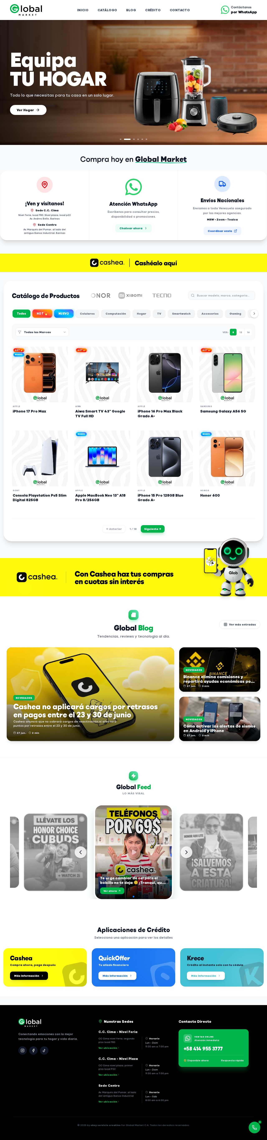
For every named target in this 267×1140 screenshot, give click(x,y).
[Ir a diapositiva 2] (125, 139)
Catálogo (107, 10)
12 (240, 332)
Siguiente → (152, 529)
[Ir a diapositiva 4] (138, 139)
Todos (21, 313)
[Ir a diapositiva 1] (120, 139)
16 (248, 332)
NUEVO (64, 313)
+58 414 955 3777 (203, 1048)
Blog (131, 10)
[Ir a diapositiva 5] (142, 139)
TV (159, 313)
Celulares (87, 313)
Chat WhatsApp (30, 109)
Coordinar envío (220, 231)
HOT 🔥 (42, 313)
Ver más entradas (242, 624)
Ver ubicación (107, 1047)
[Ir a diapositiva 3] (131, 139)
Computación (116, 313)
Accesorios (210, 313)
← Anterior (114, 529)
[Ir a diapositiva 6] (146, 139)
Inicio (82, 10)
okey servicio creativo (106, 1125)
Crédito (153, 10)
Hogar (141, 313)
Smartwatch (181, 313)
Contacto (180, 10)
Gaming (235, 313)
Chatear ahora (131, 228)
